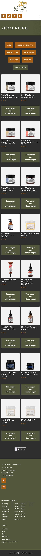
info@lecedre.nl (8, 475)
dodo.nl (15, 553)
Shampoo (14, 60)
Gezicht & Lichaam (25, 45)
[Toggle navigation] (37, 16)
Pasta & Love (12, 52)
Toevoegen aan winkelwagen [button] (10, 110)
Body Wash (29, 52)
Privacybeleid (6, 539)
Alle (9, 45)
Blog (2, 534)
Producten (4, 536)
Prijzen (3, 531)
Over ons (4, 529)
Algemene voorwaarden (9, 542)
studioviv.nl (28, 553)
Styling (27, 60)
